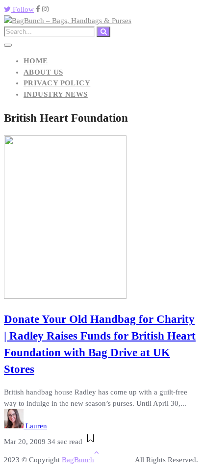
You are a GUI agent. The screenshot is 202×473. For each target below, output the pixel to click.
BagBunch (78, 460)
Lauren (36, 426)
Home (36, 61)
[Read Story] (90, 442)
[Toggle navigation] (8, 45)
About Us (43, 72)
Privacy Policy (57, 83)
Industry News (56, 94)
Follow (22, 9)
